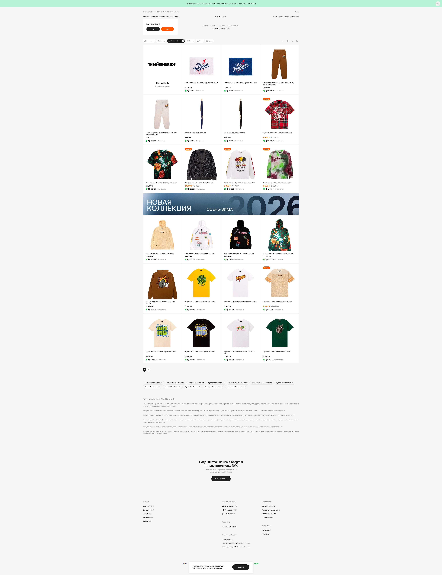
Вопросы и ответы (268, 506)
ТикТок (229, 514)
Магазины (174, 11)
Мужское (146, 16)
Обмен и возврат (268, 517)
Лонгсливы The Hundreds (238, 383)
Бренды (162, 16)
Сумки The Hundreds (192, 387)
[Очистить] (183, 40)
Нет (153, 29)
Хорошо (241, 567)
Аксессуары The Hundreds (262, 383)
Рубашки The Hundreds (284, 383)
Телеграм (230, 510)
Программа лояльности (270, 510)
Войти (297, 11)
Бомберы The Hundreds (153, 383)
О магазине (266, 530)
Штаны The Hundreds (173, 387)
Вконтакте (230, 506)
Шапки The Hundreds (152, 387)
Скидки (176, 16)
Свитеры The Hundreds (213, 387)
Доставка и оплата (269, 514)
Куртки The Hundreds (216, 383)
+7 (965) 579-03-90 (162, 11)
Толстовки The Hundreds (236, 387)
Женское (154, 16)
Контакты (265, 534)
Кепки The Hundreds (196, 383)
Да (167, 29)
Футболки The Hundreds (176, 383)
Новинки (169, 16)
